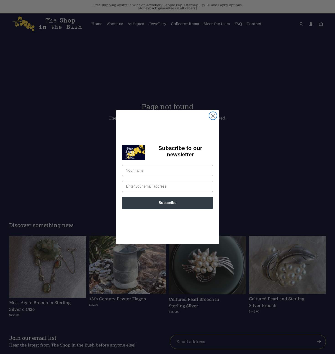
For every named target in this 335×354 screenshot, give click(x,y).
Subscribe (167, 203)
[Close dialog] (213, 116)
